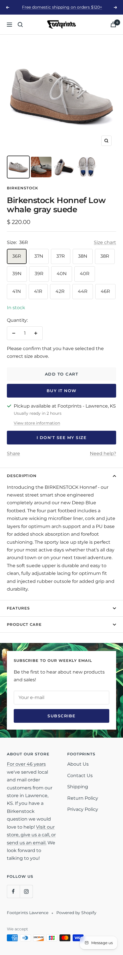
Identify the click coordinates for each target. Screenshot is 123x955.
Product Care (24, 624)
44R (83, 291)
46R (105, 291)
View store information (37, 423)
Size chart (105, 242)
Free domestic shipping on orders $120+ (62, 7)
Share (13, 453)
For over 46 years (26, 764)
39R (39, 273)
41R (38, 291)
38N (82, 256)
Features (18, 608)
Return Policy (82, 798)
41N (16, 291)
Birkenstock (22, 188)
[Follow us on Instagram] (26, 891)
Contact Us (80, 775)
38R (104, 256)
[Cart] (113, 24)
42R (60, 291)
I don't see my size (62, 437)
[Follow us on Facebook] (13, 891)
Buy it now (62, 390)
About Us (78, 764)
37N (38, 256)
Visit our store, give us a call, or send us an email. (31, 834)
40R (85, 273)
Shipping (77, 786)
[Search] (20, 24)
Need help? (103, 453)
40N (62, 273)
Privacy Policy (82, 809)
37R (60, 256)
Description (22, 475)
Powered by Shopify (76, 912)
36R (16, 256)
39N (16, 273)
